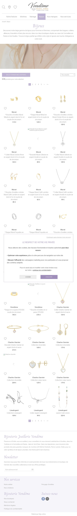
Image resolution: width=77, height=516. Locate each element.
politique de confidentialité (42, 270)
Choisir (28, 277)
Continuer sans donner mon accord (59, 237)
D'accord (49, 277)
